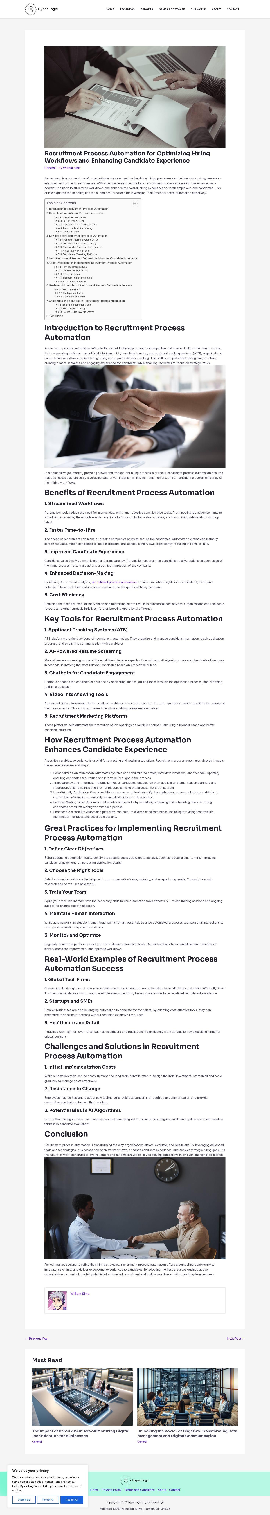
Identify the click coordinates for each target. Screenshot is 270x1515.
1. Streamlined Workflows (73, 217)
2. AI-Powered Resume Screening (78, 243)
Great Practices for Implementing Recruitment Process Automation (90, 262)
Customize (24, 1499)
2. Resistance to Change (73, 308)
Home (110, 9)
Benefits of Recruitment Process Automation (77, 213)
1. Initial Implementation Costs (75, 305)
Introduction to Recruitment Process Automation (78, 208)
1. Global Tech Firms (70, 289)
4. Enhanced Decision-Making (76, 228)
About (216, 9)
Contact (233, 9)
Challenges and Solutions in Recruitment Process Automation (87, 300)
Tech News (127, 9)
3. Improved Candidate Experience (78, 224)
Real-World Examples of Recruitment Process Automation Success (90, 285)
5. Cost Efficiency (69, 231)
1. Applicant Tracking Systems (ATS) (79, 240)
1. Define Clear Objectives (73, 267)
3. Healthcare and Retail (73, 296)
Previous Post (36, 1338)
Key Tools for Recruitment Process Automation (78, 235)
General (49, 168)
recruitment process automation (114, 582)
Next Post (236, 1338)
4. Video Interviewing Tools (75, 251)
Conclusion (56, 316)
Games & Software (172, 9)
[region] (47, 1486)
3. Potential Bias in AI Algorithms (77, 312)
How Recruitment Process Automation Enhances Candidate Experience (93, 258)
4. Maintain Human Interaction (76, 278)
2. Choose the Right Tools (74, 270)
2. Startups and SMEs (72, 293)
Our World (198, 9)
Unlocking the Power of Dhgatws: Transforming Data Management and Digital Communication (187, 1433)
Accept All (72, 1499)
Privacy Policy (111, 1490)
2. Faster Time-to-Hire (72, 221)
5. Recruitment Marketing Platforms (78, 254)
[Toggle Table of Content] (133, 203)
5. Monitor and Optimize (73, 281)
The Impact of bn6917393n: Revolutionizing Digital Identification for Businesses (80, 1433)
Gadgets (147, 9)
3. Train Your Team (70, 274)
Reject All (48, 1499)
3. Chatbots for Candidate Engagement (81, 247)
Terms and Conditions (139, 1490)
